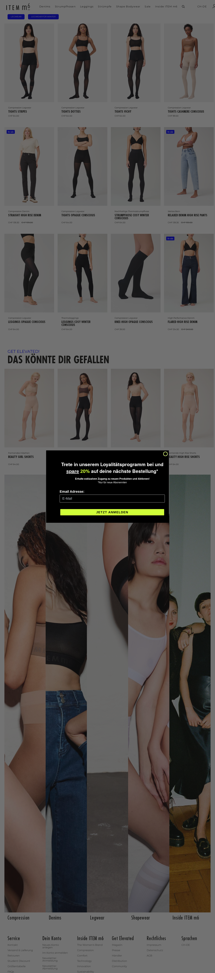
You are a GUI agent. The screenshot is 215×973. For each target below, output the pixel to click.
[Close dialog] (165, 454)
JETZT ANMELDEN (112, 512)
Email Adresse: (72, 492)
